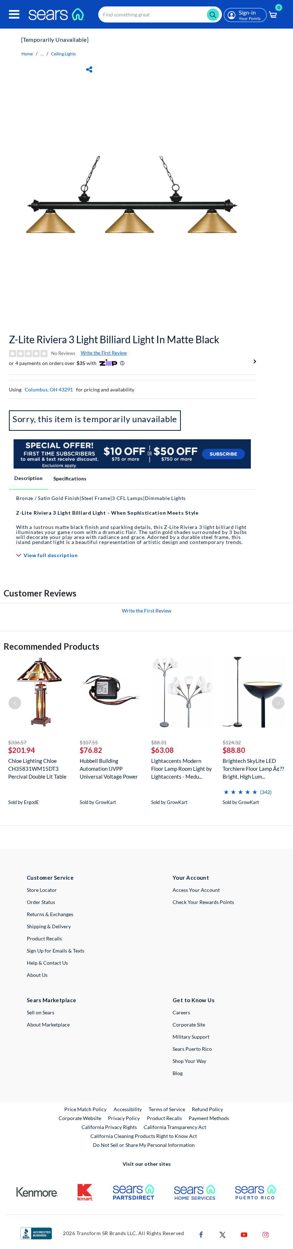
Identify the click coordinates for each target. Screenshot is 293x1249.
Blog (178, 1073)
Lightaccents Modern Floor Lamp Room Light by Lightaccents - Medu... (181, 769)
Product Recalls (44, 938)
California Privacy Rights (109, 1127)
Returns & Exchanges (50, 914)
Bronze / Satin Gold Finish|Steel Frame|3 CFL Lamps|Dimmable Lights (101, 498)
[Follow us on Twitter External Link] (222, 1234)
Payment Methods (209, 1118)
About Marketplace (48, 1024)
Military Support (191, 1037)
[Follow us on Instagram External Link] (265, 1234)
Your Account (191, 877)
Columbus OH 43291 (49, 389)
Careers (181, 1012)
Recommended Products (51, 646)
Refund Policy (207, 1109)
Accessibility (128, 1109)
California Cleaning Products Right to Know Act (143, 1136)
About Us (37, 975)
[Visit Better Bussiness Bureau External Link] (36, 1233)
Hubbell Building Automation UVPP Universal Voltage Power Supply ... (109, 769)
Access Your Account (196, 890)
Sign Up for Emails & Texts (55, 951)
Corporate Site (189, 1024)
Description (28, 478)
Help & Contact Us (47, 963)
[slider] (240, 789)
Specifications (69, 478)
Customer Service (50, 877)
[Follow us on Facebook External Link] (201, 1234)
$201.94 (21, 750)
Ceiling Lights (63, 53)
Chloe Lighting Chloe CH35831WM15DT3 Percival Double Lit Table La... (37, 769)
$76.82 (91, 750)
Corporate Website (80, 1118)
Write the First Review (104, 353)
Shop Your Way (189, 1061)
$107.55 (89, 742)
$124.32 (232, 742)
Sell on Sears (40, 1012)
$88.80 (234, 750)
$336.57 (17, 742)
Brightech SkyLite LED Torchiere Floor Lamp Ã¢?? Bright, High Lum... (253, 769)
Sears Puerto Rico (192, 1049)
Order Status (41, 902)
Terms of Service (167, 1109)
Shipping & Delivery (49, 926)
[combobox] (160, 14)
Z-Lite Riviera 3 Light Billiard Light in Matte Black (114, 339)
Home (27, 53)
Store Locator (42, 890)
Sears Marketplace (51, 1000)
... (42, 53)
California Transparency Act (175, 1127)
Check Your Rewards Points (203, 902)
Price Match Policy (85, 1109)
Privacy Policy (124, 1118)
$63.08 (162, 750)
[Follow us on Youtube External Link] (244, 1234)
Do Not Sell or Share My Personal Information (144, 1145)
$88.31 (159, 742)
